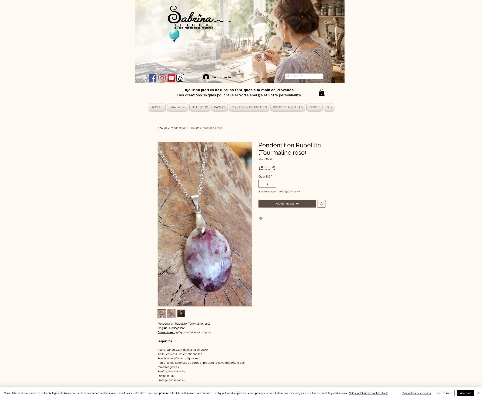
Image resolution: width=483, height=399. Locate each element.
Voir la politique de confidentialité (368, 393)
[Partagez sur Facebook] (261, 218)
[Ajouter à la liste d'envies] (321, 204)
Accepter (465, 393)
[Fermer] (478, 393)
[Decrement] (261, 183)
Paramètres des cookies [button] (416, 393)
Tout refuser (444, 393)
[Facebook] (152, 78)
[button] (322, 92)
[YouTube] (171, 78)
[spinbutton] (267, 183)
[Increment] (272, 183)
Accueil (163, 128)
